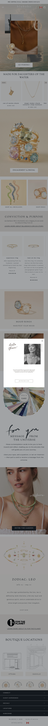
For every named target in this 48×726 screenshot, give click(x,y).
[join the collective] (24, 363)
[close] (42, 341)
